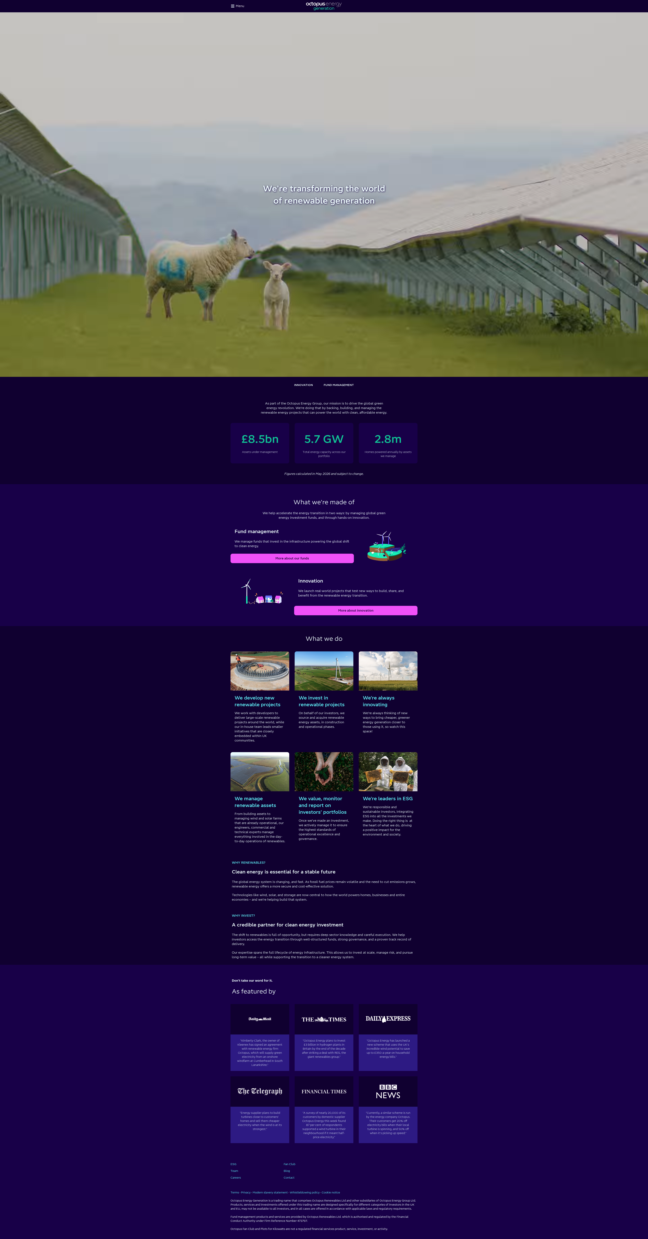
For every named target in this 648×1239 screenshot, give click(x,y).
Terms (235, 1192)
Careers (236, 1177)
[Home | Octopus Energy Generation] (323, 6)
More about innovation (355, 610)
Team (234, 1171)
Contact (289, 1177)
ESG (233, 1164)
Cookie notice (331, 1192)
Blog (287, 1171)
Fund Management (339, 385)
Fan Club (289, 1164)
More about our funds (292, 558)
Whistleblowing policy (305, 1192)
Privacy (246, 1192)
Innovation (303, 385)
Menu (240, 6)
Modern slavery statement (270, 1192)
